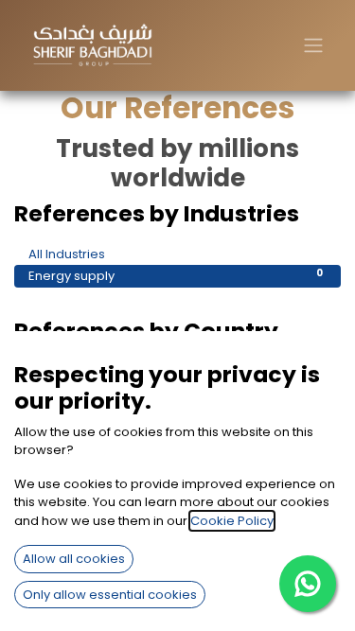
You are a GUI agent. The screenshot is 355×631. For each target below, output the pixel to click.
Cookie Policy (232, 521)
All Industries (175, 254)
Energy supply (175, 276)
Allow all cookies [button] (74, 559)
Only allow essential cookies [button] (110, 595)
